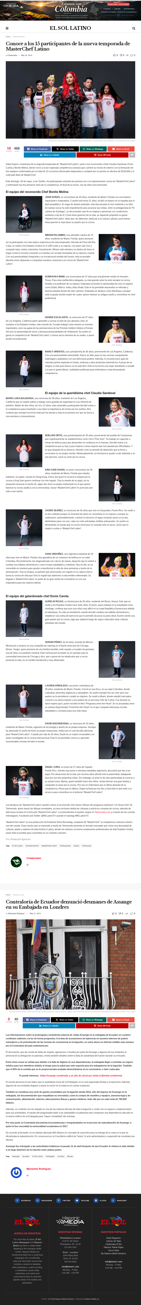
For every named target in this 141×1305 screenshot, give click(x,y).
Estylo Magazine (113, 1237)
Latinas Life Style (113, 1241)
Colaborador (12, 55)
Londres (61, 1156)
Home (8, 36)
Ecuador (26, 1156)
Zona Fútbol (113, 1250)
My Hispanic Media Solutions (113, 1253)
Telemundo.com (102, 812)
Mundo (70, 1156)
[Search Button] (133, 28)
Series (76, 845)
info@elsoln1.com (70, 1266)
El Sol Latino (17, 845)
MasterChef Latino (49, 845)
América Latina (18, 894)
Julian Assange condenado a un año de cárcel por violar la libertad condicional (81, 1075)
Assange (15, 1156)
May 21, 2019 (35, 913)
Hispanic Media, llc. (92, 1299)
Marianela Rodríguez (16, 913)
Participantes (65, 845)
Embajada (50, 1156)
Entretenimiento (19, 36)
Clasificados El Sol (114, 1244)
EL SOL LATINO (70, 28)
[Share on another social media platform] (132, 155)
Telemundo (86, 845)
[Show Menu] (7, 28)
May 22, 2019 (26, 55)
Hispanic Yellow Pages (113, 1247)
